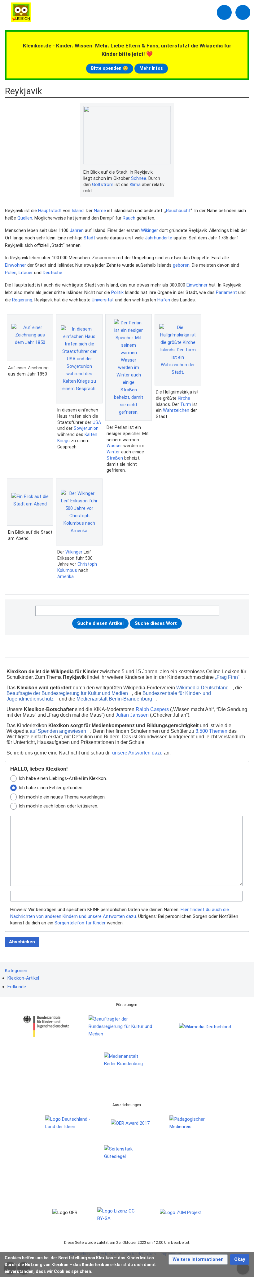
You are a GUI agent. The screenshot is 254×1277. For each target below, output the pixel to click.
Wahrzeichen (176, 410)
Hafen (163, 300)
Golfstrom (102, 184)
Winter (113, 451)
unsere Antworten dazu (137, 752)
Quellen (24, 218)
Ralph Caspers (152, 709)
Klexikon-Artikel (23, 978)
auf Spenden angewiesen (58, 731)
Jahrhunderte (158, 238)
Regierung (22, 300)
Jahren (77, 230)
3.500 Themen (211, 731)
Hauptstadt (50, 210)
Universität (103, 300)
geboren (181, 265)
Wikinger (149, 230)
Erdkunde (16, 987)
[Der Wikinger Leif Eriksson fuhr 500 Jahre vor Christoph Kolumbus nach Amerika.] (79, 512)
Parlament (226, 292)
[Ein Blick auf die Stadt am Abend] (30, 502)
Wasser (114, 445)
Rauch (129, 218)
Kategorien (16, 970)
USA (97, 422)
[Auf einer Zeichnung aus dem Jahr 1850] (30, 338)
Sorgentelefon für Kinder (80, 923)
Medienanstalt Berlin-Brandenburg (114, 698)
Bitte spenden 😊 (109, 68)
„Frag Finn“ (227, 677)
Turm (185, 404)
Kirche (184, 398)
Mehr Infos (151, 68)
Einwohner (15, 265)
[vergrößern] (167, 172)
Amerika (65, 576)
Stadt (89, 238)
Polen (10, 272)
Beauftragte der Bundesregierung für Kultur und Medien (67, 693)
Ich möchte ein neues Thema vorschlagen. (62, 797)
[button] (198, 1259)
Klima (135, 184)
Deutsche (52, 272)
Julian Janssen (132, 715)
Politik (117, 292)
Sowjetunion (86, 428)
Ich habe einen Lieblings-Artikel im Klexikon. (63, 778)
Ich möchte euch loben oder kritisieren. (58, 806)
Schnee (138, 178)
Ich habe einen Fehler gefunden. (51, 787)
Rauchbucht (178, 210)
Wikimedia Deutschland (202, 687)
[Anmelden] (224, 12)
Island (78, 210)
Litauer (26, 272)
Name (100, 210)
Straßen (115, 458)
